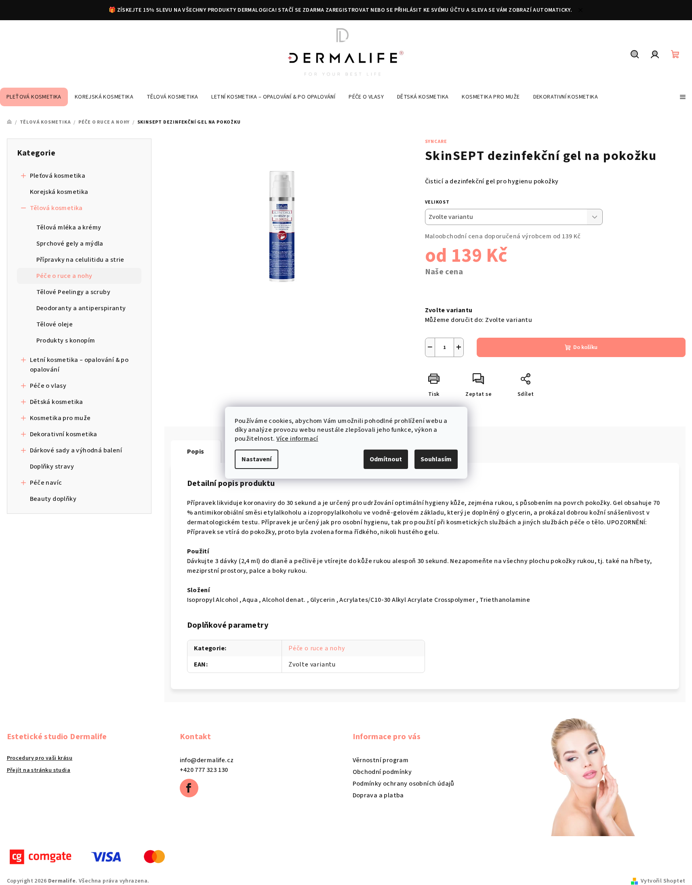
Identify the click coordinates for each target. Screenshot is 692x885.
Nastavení (256, 459)
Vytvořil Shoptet (663, 881)
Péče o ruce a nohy (64, 275)
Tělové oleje (54, 324)
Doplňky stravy (52, 466)
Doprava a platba (378, 795)
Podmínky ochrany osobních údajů (403, 783)
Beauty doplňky (53, 498)
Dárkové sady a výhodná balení (76, 450)
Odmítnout (386, 459)
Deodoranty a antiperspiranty (81, 308)
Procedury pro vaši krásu (40, 758)
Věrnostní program (381, 760)
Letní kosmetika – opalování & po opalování (79, 364)
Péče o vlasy (48, 385)
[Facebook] (189, 788)
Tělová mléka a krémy (68, 227)
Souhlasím (436, 459)
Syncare (436, 141)
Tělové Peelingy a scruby (73, 292)
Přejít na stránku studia (39, 770)
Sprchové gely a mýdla (69, 243)
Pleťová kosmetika (58, 175)
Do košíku (585, 347)
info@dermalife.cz (207, 760)
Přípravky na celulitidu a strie (80, 259)
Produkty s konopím (65, 340)
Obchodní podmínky (382, 771)
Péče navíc (46, 482)
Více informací (297, 438)
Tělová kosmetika (56, 208)
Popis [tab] (195, 451)
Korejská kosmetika (59, 191)
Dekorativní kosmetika (63, 434)
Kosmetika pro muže (60, 418)
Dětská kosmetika (56, 401)
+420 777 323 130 (204, 769)
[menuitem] (34, 97)
